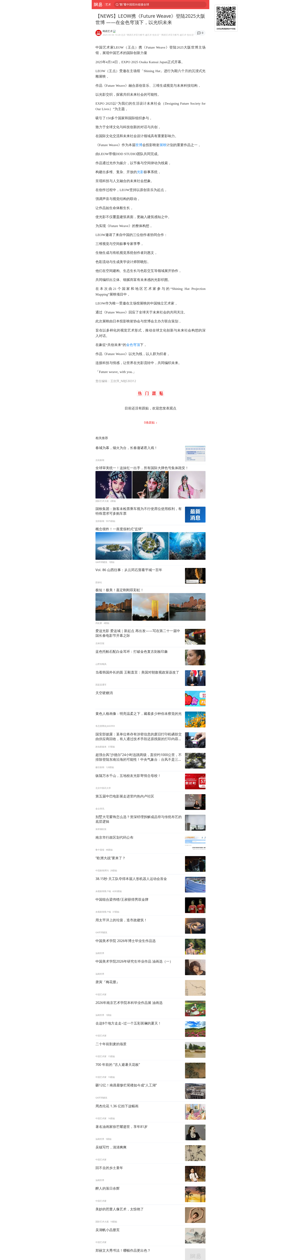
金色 (129, 345)
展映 (163, 145)
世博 (138, 145)
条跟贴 (150, 422)
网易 (98, 4)
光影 (140, 172)
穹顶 (136, 345)
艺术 (108, 4)
